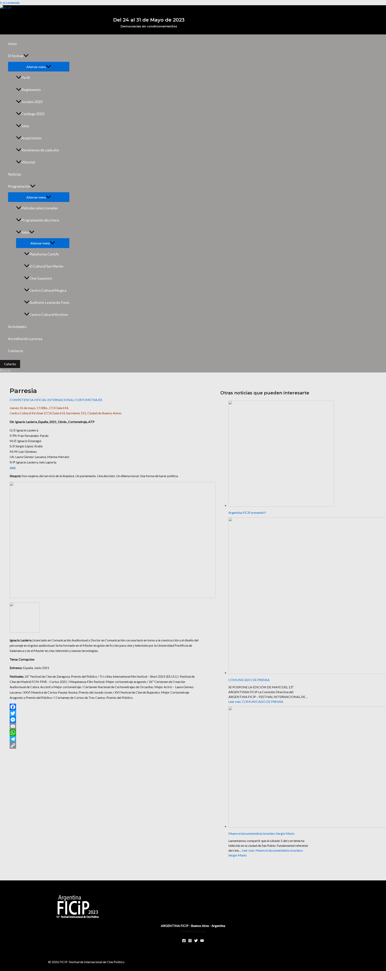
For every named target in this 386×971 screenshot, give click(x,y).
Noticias (14, 174)
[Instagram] (190, 941)
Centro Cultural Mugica (47, 290)
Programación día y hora (40, 220)
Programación (19, 186)
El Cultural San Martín (46, 266)
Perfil (25, 77)
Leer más (255, 701)
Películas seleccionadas (39, 208)
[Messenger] (104, 720)
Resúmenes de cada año (40, 150)
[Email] (104, 726)
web (13, 467)
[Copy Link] (104, 745)
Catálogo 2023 (32, 114)
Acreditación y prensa (25, 338)
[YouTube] (202, 941)
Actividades (17, 326)
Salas (25, 126)
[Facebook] (104, 707)
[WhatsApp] (104, 732)
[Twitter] (104, 713)
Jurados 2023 (31, 101)
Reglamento (31, 89)
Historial (28, 162)
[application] (26, 56)
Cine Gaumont (40, 278)
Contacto (15, 350)
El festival (15, 56)
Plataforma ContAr (44, 254)
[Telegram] (104, 739)
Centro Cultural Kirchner (48, 314)
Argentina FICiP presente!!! (247, 512)
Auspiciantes (31, 138)
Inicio (12, 43)
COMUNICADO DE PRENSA (249, 680)
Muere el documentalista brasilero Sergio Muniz (261, 833)
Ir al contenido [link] (10, 2)
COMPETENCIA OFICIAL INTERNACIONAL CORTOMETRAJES (56, 400)
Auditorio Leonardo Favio (49, 302)
